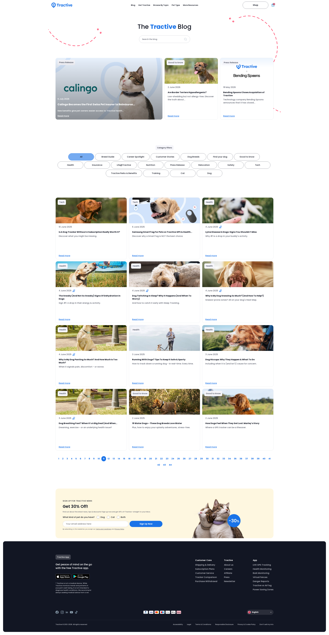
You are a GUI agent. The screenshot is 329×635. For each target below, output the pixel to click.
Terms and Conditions (103, 529)
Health (70, 165)
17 (135, 458)
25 (178, 458)
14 (119, 458)
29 (201, 458)
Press (227, 577)
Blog (133, 5)
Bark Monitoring (261, 573)
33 (223, 458)
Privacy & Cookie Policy (246, 624)
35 (235, 458)
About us (228, 564)
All (81, 156)
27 (190, 458)
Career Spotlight (135, 156)
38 (252, 458)
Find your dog (220, 156)
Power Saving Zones (263, 589)
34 (229, 458)
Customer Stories (165, 156)
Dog (209, 173)
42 (158, 464)
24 (172, 458)
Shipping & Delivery (205, 564)
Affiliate (228, 573)
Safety (230, 165)
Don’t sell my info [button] (266, 624)
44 (170, 464)
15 (124, 458)
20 (150, 458)
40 (264, 458)
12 (109, 458)
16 (129, 458)
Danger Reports (261, 581)
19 (145, 458)
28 (195, 458)
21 (156, 458)
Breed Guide (108, 156)
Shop (255, 5)
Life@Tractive (124, 165)
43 (164, 464)
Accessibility (178, 624)
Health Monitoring (262, 569)
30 (207, 458)
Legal (189, 624)
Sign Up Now (146, 523)
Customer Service (204, 573)
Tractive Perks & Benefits (124, 173)
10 (99, 458)
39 (258, 458)
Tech (257, 165)
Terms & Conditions (203, 624)
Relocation (204, 165)
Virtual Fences (260, 577)
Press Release (177, 165)
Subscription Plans (204, 569)
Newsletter (229, 581)
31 (213, 458)
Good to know (247, 156)
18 (140, 458)
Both (123, 517)
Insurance (97, 165)
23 (167, 458)
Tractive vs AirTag (262, 585)
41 (269, 458)
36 (241, 458)
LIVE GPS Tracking (262, 564)
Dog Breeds (193, 156)
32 (218, 458)
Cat (183, 173)
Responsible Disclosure (224, 624)
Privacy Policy (119, 529)
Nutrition (150, 165)
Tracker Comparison (206, 577)
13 (114, 458)
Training (156, 173)
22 (161, 458)
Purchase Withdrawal (206, 581)
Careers (228, 569)
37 (246, 458)
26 (184, 458)
